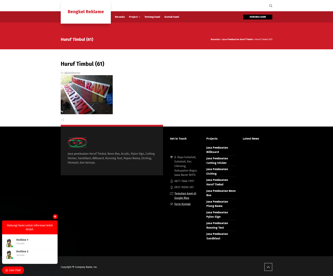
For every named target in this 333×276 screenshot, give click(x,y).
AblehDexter (72, 72)
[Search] (270, 5)
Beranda (215, 39)
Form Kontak (182, 204)
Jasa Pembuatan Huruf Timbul (237, 39)
